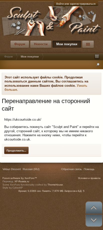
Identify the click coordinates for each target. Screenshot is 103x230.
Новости (41, 44)
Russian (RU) (31, 169)
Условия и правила (89, 178)
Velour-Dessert (11, 169)
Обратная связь (71, 169)
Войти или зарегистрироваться (76, 3)
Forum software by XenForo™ (19, 178)
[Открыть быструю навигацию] (97, 56)
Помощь (89, 169)
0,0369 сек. (34, 191)
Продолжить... (16, 150)
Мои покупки (66, 44)
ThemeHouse (55, 184)
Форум (19, 44)
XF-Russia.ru (21, 181)
